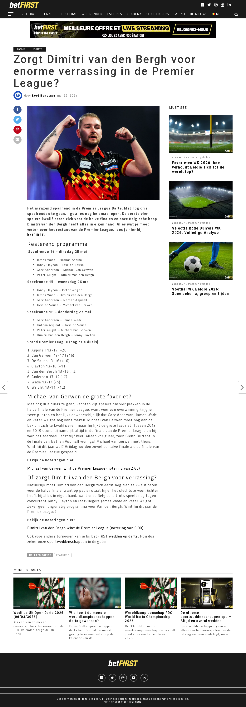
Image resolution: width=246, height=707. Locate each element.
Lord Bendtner (43, 95)
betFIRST (35, 234)
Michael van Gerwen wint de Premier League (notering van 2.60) (83, 468)
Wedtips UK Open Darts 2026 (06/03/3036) (38, 614)
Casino (179, 14)
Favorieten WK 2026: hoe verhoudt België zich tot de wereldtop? (198, 167)
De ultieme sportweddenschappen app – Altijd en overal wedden (206, 616)
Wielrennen (92, 14)
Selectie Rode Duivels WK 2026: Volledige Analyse (196, 230)
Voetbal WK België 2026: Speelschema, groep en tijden (200, 291)
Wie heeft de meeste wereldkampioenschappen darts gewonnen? (92, 616)
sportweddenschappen (67, 541)
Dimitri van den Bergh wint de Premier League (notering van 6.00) (85, 528)
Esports (114, 14)
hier (111, 702)
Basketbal (67, 14)
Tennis (48, 14)
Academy (134, 14)
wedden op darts (123, 536)
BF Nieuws (199, 14)
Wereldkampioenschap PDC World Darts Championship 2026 (148, 616)
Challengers (157, 14)
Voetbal (29, 14)
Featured (62, 555)
